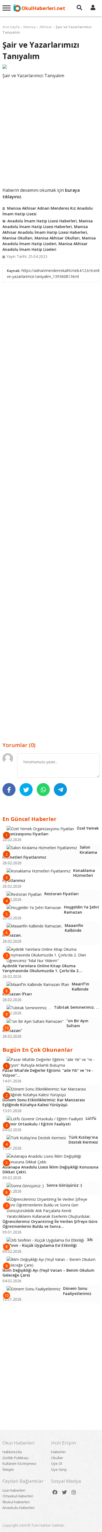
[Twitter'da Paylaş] (26, 789)
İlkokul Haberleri (16, 1501)
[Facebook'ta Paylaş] (9, 789)
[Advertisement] (51, 132)
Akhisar (45, 26)
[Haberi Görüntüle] (50, 66)
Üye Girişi (59, 1469)
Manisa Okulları (17, 238)
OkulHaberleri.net (43, 8)
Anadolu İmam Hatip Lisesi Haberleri (42, 220)
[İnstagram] (73, 1492)
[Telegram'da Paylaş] (60, 789)
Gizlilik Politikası (15, 1457)
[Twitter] (64, 1492)
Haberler (58, 1451)
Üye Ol (56, 1463)
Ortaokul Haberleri (17, 1496)
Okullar (57, 1457)
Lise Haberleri (13, 1490)
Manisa (29, 26)
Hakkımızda (12, 1451)
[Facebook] (55, 1492)
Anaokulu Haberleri (18, 1507)
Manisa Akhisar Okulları (57, 238)
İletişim (8, 1469)
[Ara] (79, 8)
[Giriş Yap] (93, 8)
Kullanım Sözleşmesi (19, 1463)
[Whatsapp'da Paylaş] (43, 789)
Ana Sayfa (11, 26)
